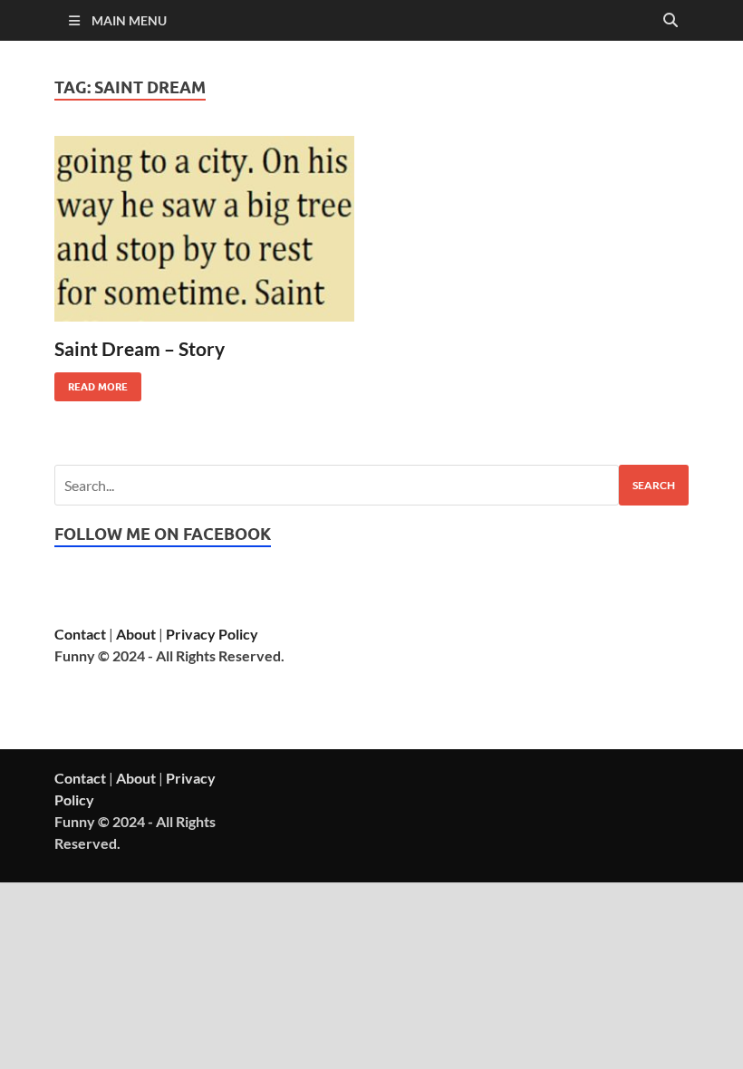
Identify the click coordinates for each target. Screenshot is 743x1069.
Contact (80, 633)
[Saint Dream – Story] (204, 229)
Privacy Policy (212, 633)
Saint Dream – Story (139, 348)
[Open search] (670, 21)
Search (653, 485)
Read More (91, 382)
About (136, 633)
